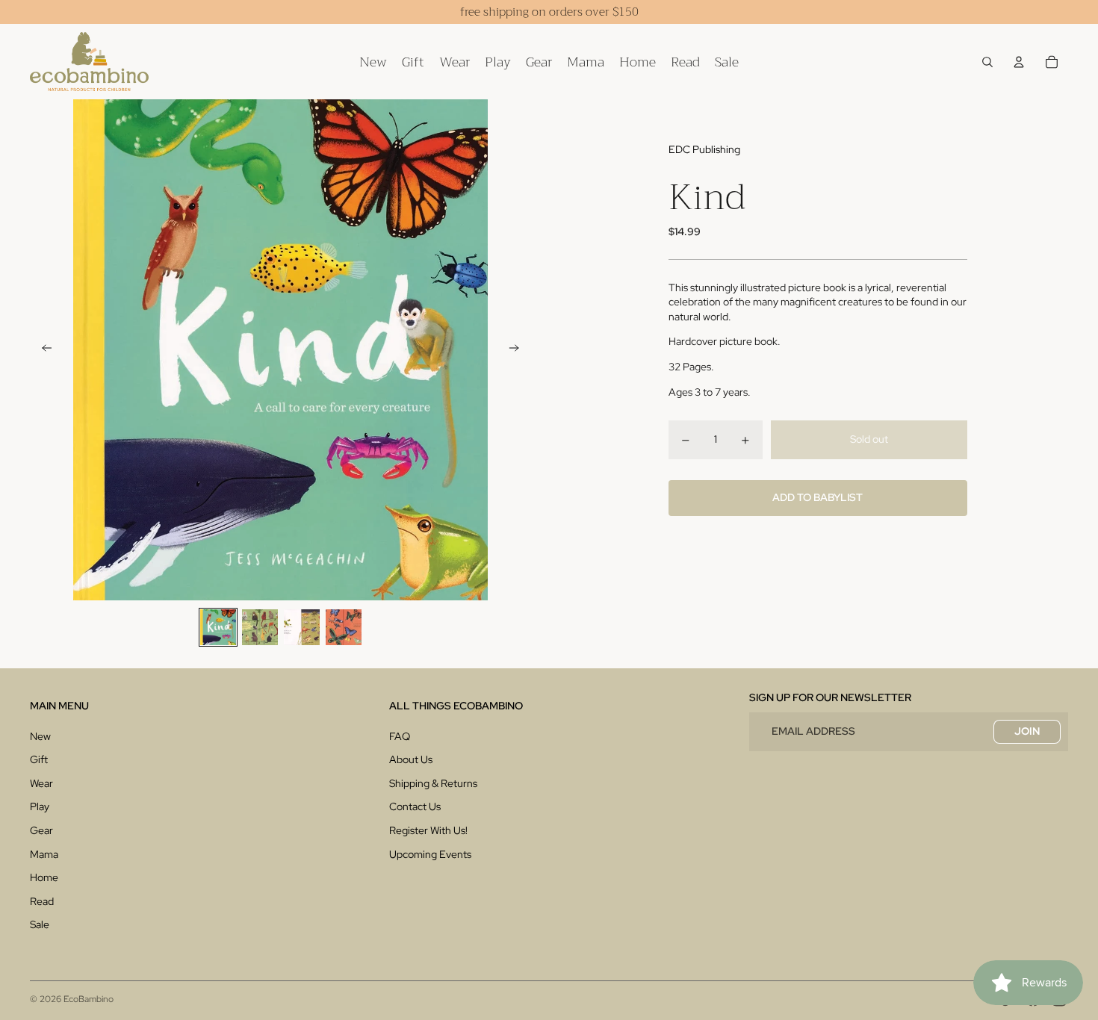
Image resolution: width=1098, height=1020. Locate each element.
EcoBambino (88, 999)
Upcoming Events (430, 854)
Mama (44, 854)
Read (42, 901)
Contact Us (415, 806)
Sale (39, 924)
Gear (41, 830)
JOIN (1027, 731)
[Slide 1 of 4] (218, 627)
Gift (39, 759)
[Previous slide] (42, 350)
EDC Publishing (704, 149)
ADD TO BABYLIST (817, 498)
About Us (410, 759)
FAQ (399, 736)
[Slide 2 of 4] (260, 627)
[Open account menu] (1018, 62)
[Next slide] (518, 350)
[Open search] (987, 62)
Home (44, 877)
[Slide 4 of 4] (344, 627)
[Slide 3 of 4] (302, 627)
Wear (41, 783)
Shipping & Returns (433, 783)
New (40, 736)
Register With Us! (428, 830)
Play (39, 806)
